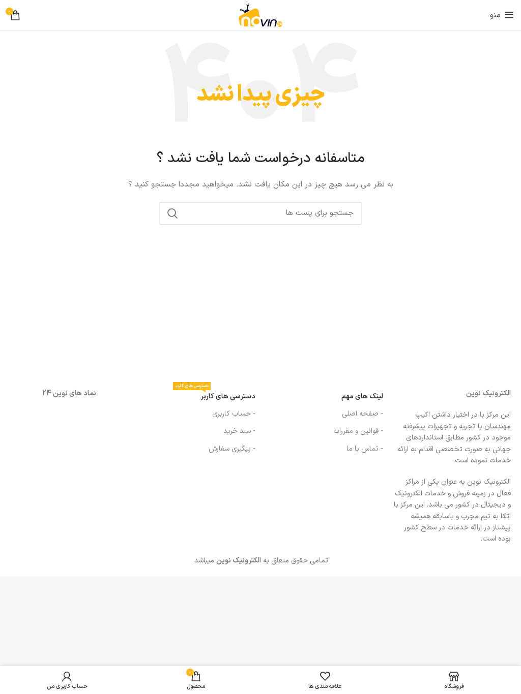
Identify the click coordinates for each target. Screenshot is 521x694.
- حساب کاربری (233, 413)
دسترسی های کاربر (215, 395)
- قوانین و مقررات (358, 431)
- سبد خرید (239, 431)
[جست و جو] (172, 213)
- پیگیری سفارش (232, 449)
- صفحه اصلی (362, 413)
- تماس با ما (364, 449)
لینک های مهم (362, 396)
